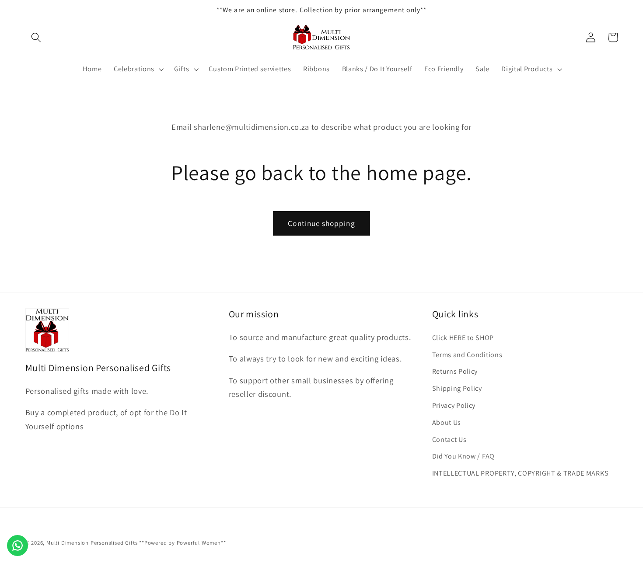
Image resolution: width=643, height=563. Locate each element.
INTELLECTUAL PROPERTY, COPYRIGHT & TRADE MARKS (520, 473)
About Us (446, 422)
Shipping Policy (457, 388)
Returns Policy (455, 371)
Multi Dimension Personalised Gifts (91, 542)
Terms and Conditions (467, 354)
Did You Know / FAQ (463, 456)
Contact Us (449, 439)
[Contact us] (17, 545)
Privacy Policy (454, 405)
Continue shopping (321, 223)
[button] (36, 37)
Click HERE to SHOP (463, 337)
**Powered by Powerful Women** (182, 542)
